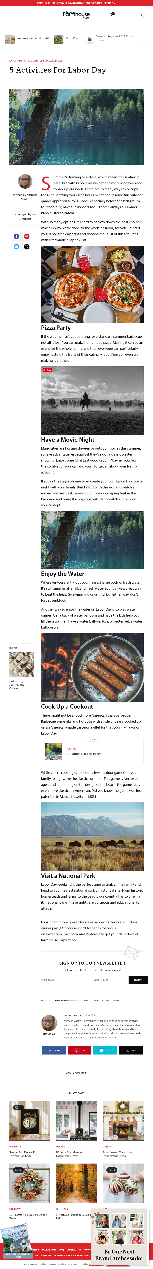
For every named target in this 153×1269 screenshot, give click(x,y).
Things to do (117, 1000)
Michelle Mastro (101, 1000)
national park (84, 890)
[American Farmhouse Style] (76, 15)
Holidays (33, 60)
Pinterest (93, 934)
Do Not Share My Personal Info (75, 1255)
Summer (57, 60)
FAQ (61, 1249)
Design (71, 748)
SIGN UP (138, 979)
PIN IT (94, 284)
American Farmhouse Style (66, 1000)
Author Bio (49, 1034)
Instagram (54, 934)
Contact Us (74, 1249)
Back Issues (49, 1249)
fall (121, 177)
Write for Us (43, 1255)
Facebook (70, 934)
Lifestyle (45, 60)
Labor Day (86, 1000)
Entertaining (17, 60)
